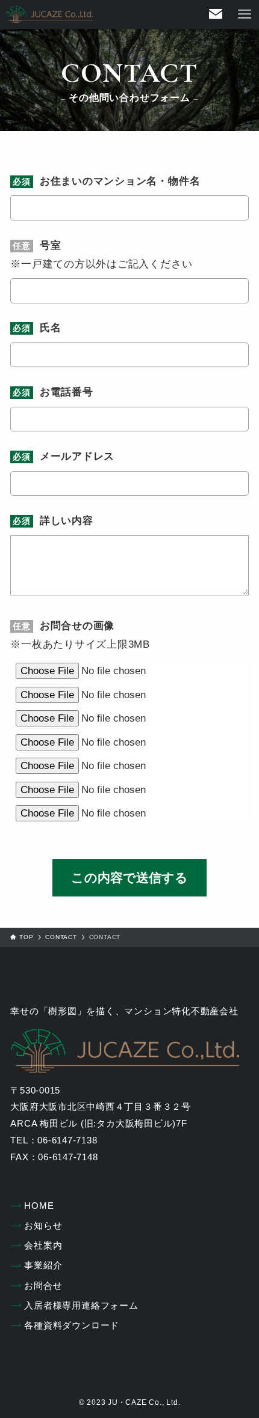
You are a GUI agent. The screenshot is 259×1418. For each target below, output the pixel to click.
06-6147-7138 (67, 1140)
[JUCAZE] (49, 14)
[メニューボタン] (244, 14)
